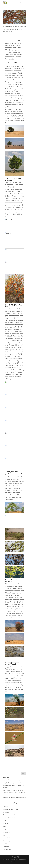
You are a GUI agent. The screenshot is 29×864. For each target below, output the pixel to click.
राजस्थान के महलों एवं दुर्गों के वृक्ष (10, 803)
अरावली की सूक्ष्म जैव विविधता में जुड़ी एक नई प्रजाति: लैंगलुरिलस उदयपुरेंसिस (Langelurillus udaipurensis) (14, 792)
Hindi (7, 31)
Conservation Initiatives (10, 815)
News (4, 835)
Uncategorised (7, 849)
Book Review (6, 812)
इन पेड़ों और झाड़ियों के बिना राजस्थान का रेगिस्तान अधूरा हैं (14, 27)
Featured (5, 823)
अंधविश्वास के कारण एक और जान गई (11, 780)
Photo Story (6, 841)
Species (10, 31)
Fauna (4, 821)
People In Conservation (10, 838)
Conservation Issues (9, 818)
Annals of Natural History (10, 809)
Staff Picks (6, 846)
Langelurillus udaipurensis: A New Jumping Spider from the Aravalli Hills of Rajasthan (14, 785)
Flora (4, 31)
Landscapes (6, 832)
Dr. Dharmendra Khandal (10, 29)
